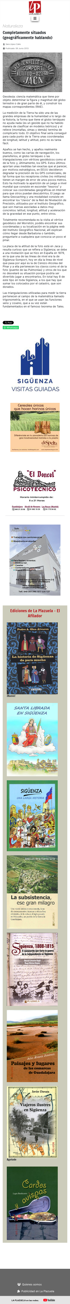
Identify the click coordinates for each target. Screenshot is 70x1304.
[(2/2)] (35, 364)
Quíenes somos (32, 1284)
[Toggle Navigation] (35, 18)
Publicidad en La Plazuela (37, 1291)
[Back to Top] (64, 1297)
